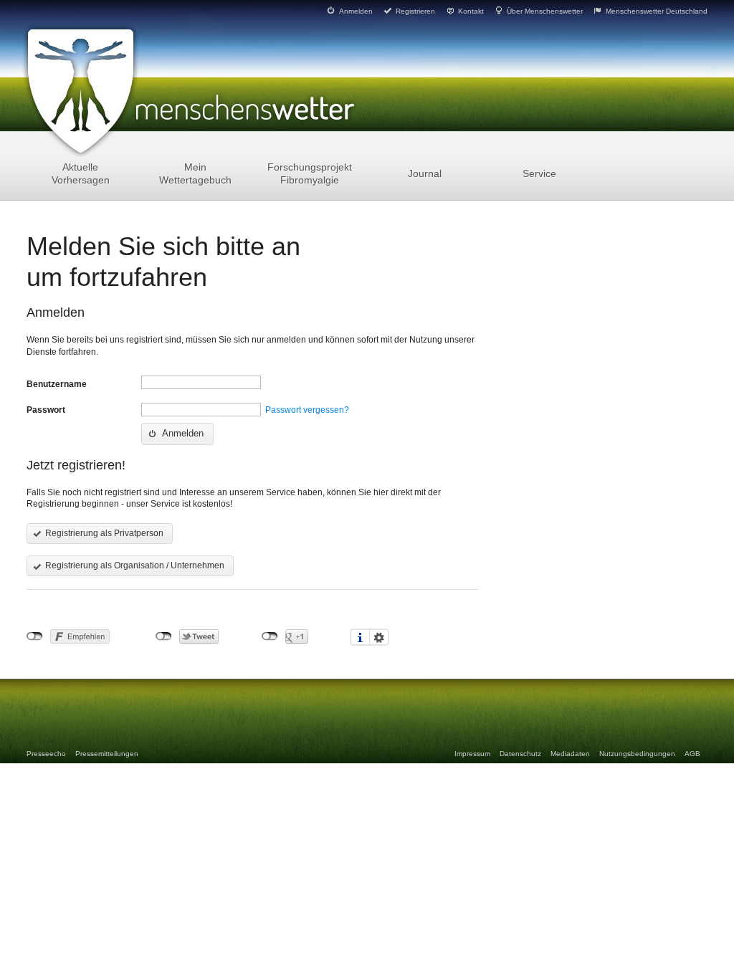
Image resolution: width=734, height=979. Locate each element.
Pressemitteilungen (106, 754)
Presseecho (46, 754)
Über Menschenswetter (544, 11)
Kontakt (470, 11)
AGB (692, 754)
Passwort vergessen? (307, 410)
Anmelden (355, 11)
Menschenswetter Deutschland (655, 11)
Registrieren (414, 11)
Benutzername (57, 384)
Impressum (472, 754)
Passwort (46, 410)
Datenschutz (520, 754)
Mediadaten (570, 754)
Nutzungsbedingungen (637, 754)
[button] (177, 434)
